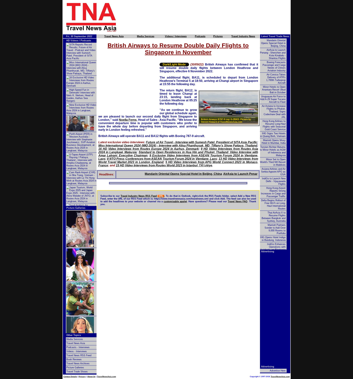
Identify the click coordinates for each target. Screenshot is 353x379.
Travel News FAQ (237, 201)
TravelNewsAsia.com (106, 377)
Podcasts (200, 36)
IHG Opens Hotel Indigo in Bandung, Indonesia (273, 238)
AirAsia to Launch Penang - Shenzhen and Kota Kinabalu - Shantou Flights (273, 54)
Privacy (82, 377)
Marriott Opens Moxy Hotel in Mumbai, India (274, 141)
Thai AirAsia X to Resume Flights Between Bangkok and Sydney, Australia (274, 216)
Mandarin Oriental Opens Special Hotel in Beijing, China (174, 173)
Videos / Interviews (176, 36)
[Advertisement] (210, 17)
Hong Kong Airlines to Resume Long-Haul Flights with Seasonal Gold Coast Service (274, 125)
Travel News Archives (78, 363)
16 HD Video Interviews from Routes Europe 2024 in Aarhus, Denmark (148, 148)
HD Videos (72, 40)
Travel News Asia (114, 36)
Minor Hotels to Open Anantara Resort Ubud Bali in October (274, 90)
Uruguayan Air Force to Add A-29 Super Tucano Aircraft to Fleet (273, 99)
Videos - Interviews (76, 351)
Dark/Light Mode (174, 64)
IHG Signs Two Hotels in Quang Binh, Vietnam (273, 135)
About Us (91, 377)
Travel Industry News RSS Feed (139, 196)
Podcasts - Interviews (78, 347)
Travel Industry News (243, 36)
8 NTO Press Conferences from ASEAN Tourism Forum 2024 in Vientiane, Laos (162, 158)
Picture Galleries (75, 208)
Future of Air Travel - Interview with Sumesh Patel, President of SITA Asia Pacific (201, 142)
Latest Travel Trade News (275, 36)
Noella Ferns (128, 119)
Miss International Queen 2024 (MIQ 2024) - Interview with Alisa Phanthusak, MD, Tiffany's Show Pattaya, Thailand (177, 145)
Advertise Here (278, 370)
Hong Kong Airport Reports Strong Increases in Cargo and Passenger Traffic (273, 192)
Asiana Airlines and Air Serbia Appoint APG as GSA (273, 172)
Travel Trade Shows (77, 371)
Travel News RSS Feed (78, 355)
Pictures (218, 36)
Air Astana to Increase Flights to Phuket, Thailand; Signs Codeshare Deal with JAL (274, 111)
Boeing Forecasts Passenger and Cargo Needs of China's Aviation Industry (274, 66)
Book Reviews (74, 359)
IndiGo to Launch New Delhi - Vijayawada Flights (274, 181)
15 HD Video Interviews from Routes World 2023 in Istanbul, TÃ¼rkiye (164, 165)
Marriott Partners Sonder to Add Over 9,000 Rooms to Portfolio (275, 229)
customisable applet (175, 201)
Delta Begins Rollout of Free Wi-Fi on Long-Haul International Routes (273, 204)
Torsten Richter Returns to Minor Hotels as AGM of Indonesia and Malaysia (273, 151)
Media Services (145, 36)
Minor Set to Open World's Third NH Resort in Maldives (273, 162)
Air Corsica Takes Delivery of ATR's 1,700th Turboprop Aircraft (276, 78)
